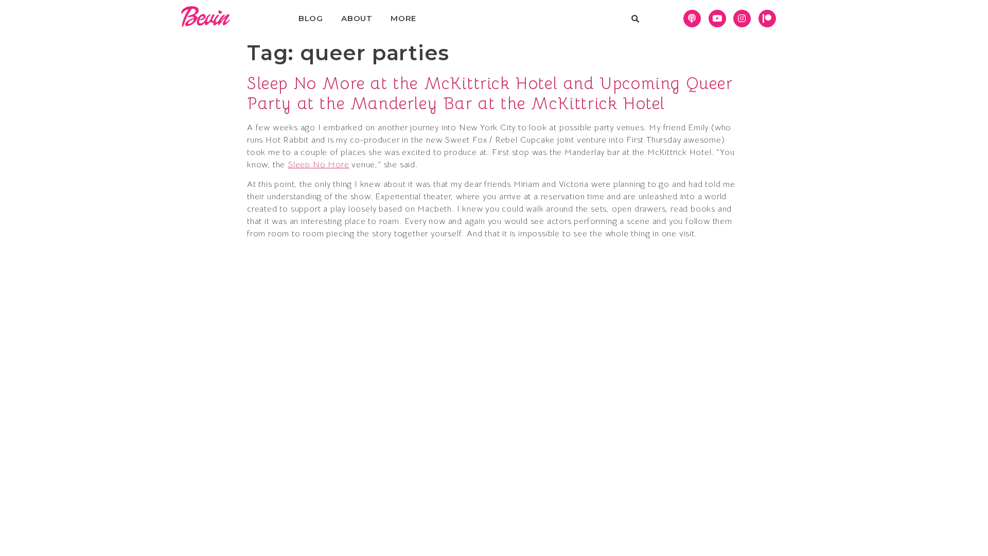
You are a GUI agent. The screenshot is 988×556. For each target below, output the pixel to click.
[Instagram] (742, 18)
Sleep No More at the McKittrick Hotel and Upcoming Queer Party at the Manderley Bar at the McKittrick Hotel (490, 93)
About (357, 18)
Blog (310, 18)
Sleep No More (318, 165)
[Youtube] (717, 18)
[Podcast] (692, 18)
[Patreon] (767, 18)
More (403, 18)
